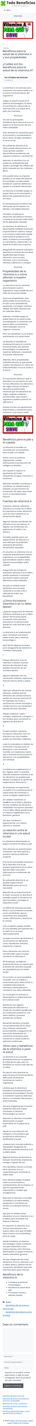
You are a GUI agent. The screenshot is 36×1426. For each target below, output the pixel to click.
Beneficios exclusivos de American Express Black (15, 1407)
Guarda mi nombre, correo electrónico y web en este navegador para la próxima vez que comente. (18, 1376)
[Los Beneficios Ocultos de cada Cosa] (18, 3)
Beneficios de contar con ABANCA (15, 1403)
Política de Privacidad (18, 1421)
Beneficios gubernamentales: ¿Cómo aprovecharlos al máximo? (16, 1412)
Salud (8, 1302)
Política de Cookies (21, 1423)
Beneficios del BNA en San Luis (13, 1396)
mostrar (9, 80)
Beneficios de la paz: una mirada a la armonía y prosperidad (16, 1400)
